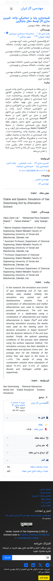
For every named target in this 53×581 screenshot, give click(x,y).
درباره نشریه (45, 492)
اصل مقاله (35, 429)
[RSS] (26, 566)
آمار (43, 460)
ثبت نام (10, 2)
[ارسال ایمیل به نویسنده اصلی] (36, 36)
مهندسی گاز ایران (32, 8)
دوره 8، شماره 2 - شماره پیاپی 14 (17, 404)
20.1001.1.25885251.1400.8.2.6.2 (33, 170)
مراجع (42, 397)
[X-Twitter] (40, 566)
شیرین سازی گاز (41, 163)
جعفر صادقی (25, 37)
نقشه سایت (45, 505)
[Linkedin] (33, 566)
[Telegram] (47, 566)
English (42, 2)
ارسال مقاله (46, 499)
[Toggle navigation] (11, 9)
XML (41, 425)
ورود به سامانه (30, 2)
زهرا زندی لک (44, 33)
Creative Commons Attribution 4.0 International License (32, 536)
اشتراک (7, 557)
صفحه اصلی (45, 489)
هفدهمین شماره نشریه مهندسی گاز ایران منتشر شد (28, 515)
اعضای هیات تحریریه (41, 496)
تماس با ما (46, 502)
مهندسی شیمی (42, 179)
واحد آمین (11, 163)
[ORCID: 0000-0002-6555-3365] (7, 33)
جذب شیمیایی (25, 163)
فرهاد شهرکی (44, 37)
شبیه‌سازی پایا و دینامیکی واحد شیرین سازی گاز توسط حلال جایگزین (26, 19)
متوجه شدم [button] (44, 577)
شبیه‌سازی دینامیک (24, 166)
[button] (36, 572)
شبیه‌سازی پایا (42, 166)
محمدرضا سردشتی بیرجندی (21, 33)
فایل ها (41, 417)
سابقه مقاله (40, 438)
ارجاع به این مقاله (37, 452)
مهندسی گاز (43, 183)
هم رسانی (40, 445)
